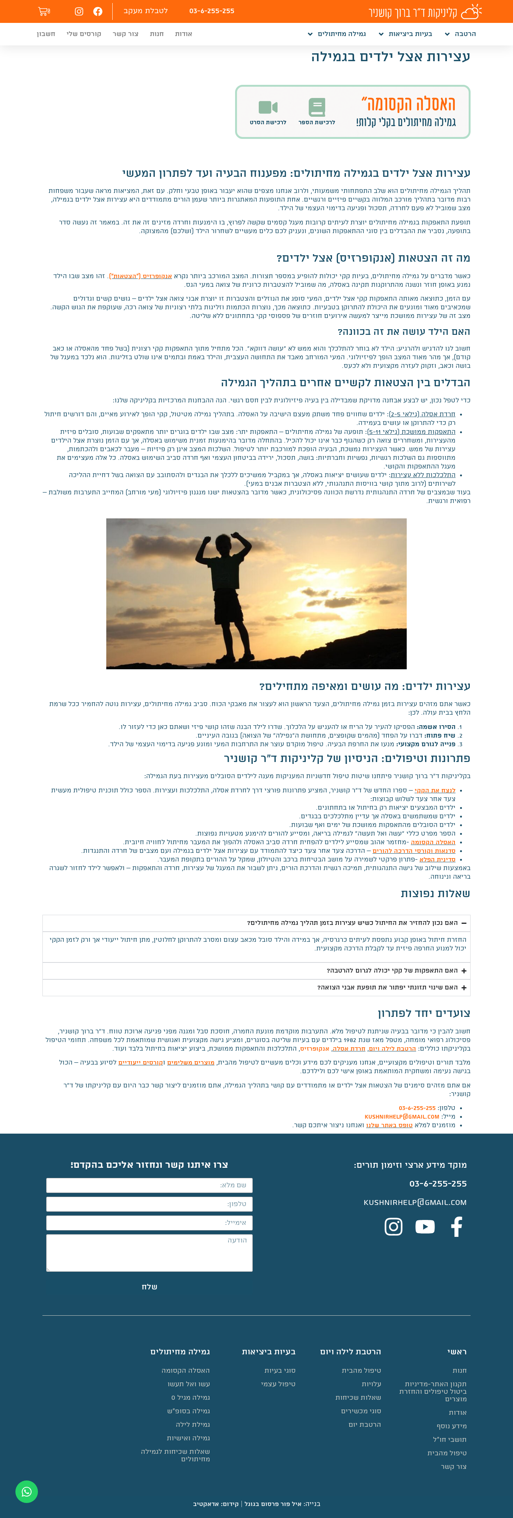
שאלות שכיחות (358, 1397)
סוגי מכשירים (361, 1411)
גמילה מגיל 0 (190, 1397)
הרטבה (465, 34)
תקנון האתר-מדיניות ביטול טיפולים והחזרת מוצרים (433, 1392)
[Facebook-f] (457, 1227)
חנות (157, 34)
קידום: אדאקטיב (216, 1504)
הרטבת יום (365, 1424)
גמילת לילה (193, 1424)
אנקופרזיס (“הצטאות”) (140, 276)
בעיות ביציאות (410, 34)
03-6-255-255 (211, 11)
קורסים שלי (83, 34)
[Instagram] (79, 11)
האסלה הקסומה (433, 842)
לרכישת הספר (317, 123)
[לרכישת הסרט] (268, 107)
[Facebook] (97, 11)
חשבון (46, 34)
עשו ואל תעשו (188, 1384)
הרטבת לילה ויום (392, 1049)
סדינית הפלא (437, 860)
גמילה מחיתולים (342, 34)
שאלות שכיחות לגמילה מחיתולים (175, 1455)
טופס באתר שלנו (389, 1125)
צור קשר (126, 34)
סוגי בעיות (280, 1370)
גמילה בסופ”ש (188, 1411)
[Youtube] (425, 1227)
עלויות (371, 1384)
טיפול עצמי (278, 1384)
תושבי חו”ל (450, 1439)
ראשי (457, 1352)
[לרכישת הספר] (317, 107)
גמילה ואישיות (188, 1438)
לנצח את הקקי (435, 791)
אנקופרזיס (314, 1049)
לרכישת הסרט (268, 123)
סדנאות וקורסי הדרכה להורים (414, 851)
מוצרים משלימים (190, 1063)
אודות (183, 34)
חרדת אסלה (349, 1049)
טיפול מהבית (447, 1453)
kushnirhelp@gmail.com (402, 1117)
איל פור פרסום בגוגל (273, 1504)
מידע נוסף (452, 1426)
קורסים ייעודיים (140, 1063)
